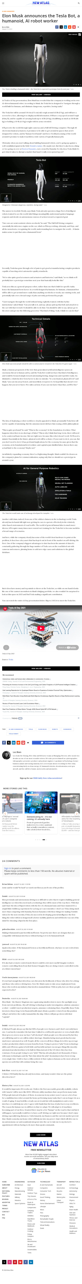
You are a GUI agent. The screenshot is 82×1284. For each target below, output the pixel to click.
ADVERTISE (6, 1202)
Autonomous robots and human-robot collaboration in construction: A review (26, 679)
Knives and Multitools (31, 1225)
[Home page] (41, 4)
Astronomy (73, 1191)
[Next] (77, 814)
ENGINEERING (20, 1182)
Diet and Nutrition (72, 1214)
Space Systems (20, 1203)
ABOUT (4, 1188)
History (42, 1200)
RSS (3, 1215)
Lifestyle (43, 1206)
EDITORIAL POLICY (6, 1192)
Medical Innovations (73, 1227)
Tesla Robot (13, 733)
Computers (44, 1188)
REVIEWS (5, 1199)
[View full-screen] (79, 34)
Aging (71, 1206)
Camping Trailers (30, 1212)
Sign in (7, 868)
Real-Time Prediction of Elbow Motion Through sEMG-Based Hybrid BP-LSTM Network (29, 709)
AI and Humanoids (8, 11)
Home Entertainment (47, 1203)
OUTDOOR (31, 1182)
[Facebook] (57, 27)
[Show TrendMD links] (78, 718)
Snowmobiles (32, 1250)
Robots (55, 729)
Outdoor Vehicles (30, 1189)
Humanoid (67, 729)
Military (17, 1197)
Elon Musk (42, 729)
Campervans (31, 1207)
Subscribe (41, 1163)
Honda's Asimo (36, 146)
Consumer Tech (45, 1191)
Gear (29, 1185)
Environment (73, 1197)
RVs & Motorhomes (32, 1240)
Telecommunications (47, 1222)
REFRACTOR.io (74, 1182)
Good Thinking (45, 1197)
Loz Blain (17, 752)
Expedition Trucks (31, 1220)
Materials (18, 1194)
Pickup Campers (30, 1235)
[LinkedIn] (65, 27)
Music (42, 1210)
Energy (17, 1188)
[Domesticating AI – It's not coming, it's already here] (41, 802)
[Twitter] (61, 27)
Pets (41, 1213)
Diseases (72, 1223)
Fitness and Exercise (73, 1219)
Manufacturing (20, 1191)
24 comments (50, 743)
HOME (4, 1182)
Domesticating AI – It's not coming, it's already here (39, 817)
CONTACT (6, 1212)
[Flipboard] (74, 27)
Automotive (61, 1188)
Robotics (18, 1200)
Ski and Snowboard (31, 1245)
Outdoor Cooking (30, 1230)
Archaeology (73, 1188)
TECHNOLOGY (45, 1182)
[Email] (78, 27)
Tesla (11, 659)
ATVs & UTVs (32, 1199)
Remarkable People (46, 1219)
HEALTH (72, 1203)
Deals (42, 1228)
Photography (44, 1216)
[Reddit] (69, 27)
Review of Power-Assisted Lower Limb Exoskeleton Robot (20, 703)
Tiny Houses (31, 1196)
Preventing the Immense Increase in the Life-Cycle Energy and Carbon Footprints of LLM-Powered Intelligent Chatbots (39, 684)
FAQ (3, 1218)
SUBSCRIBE (6, 1185)
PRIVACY (5, 1209)
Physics (72, 1200)
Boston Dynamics (29, 149)
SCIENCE (72, 1185)
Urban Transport (60, 1201)
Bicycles (59, 1191)
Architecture (19, 1185)
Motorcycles (61, 1197)
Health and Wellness (73, 1232)
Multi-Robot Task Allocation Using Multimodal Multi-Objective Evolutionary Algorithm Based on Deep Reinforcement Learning (41, 696)
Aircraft (59, 1185)
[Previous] (5, 814)
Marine (59, 1194)
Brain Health (73, 1210)
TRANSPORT (61, 1182)
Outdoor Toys (32, 1193)
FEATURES (6, 1196)
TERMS (4, 1205)
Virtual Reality (44, 1225)
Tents (29, 1253)
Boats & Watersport (31, 1203)
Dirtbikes (30, 1216)
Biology (72, 1194)
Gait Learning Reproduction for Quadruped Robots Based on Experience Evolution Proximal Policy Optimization (37, 690)
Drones (42, 1194)
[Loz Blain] (6, 755)
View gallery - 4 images (41, 95)
